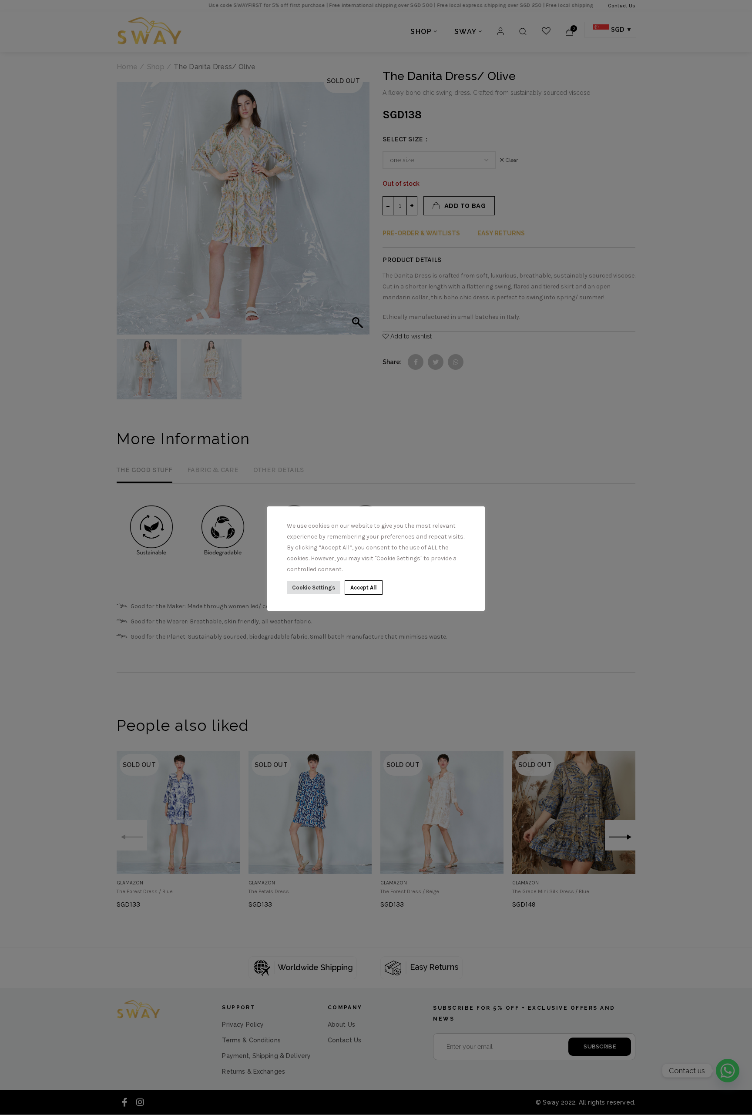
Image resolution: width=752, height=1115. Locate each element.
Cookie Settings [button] (313, 587)
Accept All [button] (363, 587)
